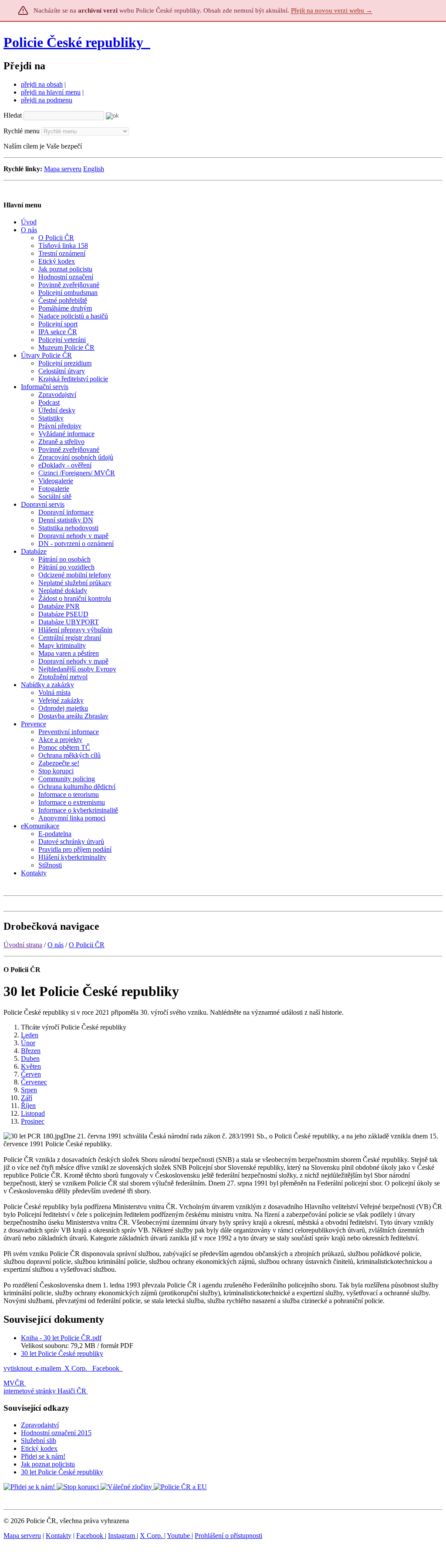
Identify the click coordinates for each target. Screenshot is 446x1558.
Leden (29, 1035)
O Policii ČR (87, 944)
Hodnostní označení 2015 (56, 1432)
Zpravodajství (40, 1425)
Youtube (179, 1535)
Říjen (28, 1105)
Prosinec (32, 1121)
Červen (31, 1074)
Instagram (122, 1535)
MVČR (13, 1383)
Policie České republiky (73, 42)
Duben (30, 1058)
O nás (55, 944)
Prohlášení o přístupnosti (228, 1535)
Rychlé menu (21, 131)
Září (26, 1097)
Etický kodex (39, 1448)
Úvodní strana (22, 944)
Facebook (106, 1368)
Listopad (33, 1113)
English (93, 169)
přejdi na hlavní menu (51, 92)
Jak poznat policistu (48, 1464)
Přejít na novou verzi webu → (331, 10)
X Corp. (76, 1368)
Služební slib (38, 1440)
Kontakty (58, 1535)
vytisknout (17, 1368)
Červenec (34, 1082)
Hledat (12, 115)
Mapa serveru (62, 169)
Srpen (29, 1090)
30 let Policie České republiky (62, 1353)
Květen (31, 1066)
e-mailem (48, 1368)
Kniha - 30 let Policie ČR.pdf (61, 1337)
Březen (31, 1050)
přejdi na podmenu (46, 100)
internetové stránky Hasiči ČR (44, 1391)
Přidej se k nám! (43, 1456)
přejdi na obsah (42, 84)
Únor (28, 1043)
